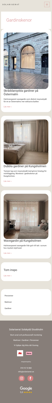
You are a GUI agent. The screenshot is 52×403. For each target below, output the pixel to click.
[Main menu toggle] (47, 4)
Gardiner (8, 308)
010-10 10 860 (26, 368)
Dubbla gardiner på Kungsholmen (25, 166)
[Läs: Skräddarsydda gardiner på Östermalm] (26, 61)
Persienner (9, 296)
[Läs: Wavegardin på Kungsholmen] (26, 216)
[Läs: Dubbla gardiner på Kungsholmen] (26, 142)
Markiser (8, 302)
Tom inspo (10, 270)
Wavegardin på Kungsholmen (22, 240)
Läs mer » (7, 106)
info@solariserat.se (26, 372)
